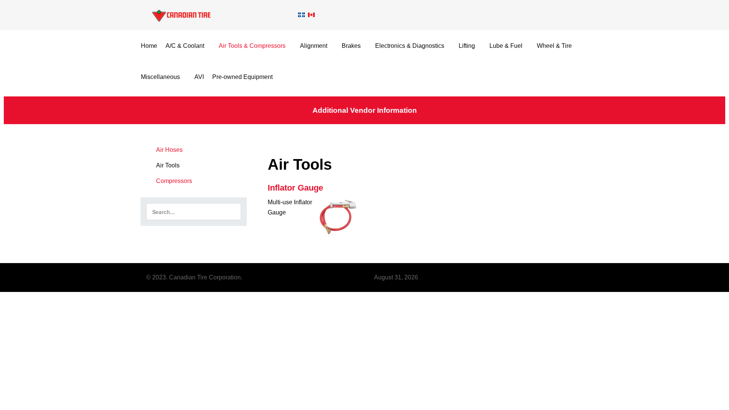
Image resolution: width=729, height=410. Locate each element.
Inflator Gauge (295, 187)
